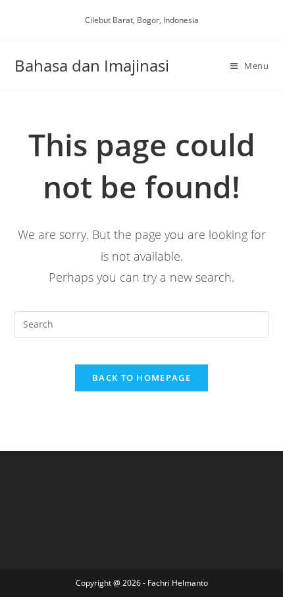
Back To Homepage (141, 377)
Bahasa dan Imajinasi (91, 65)
